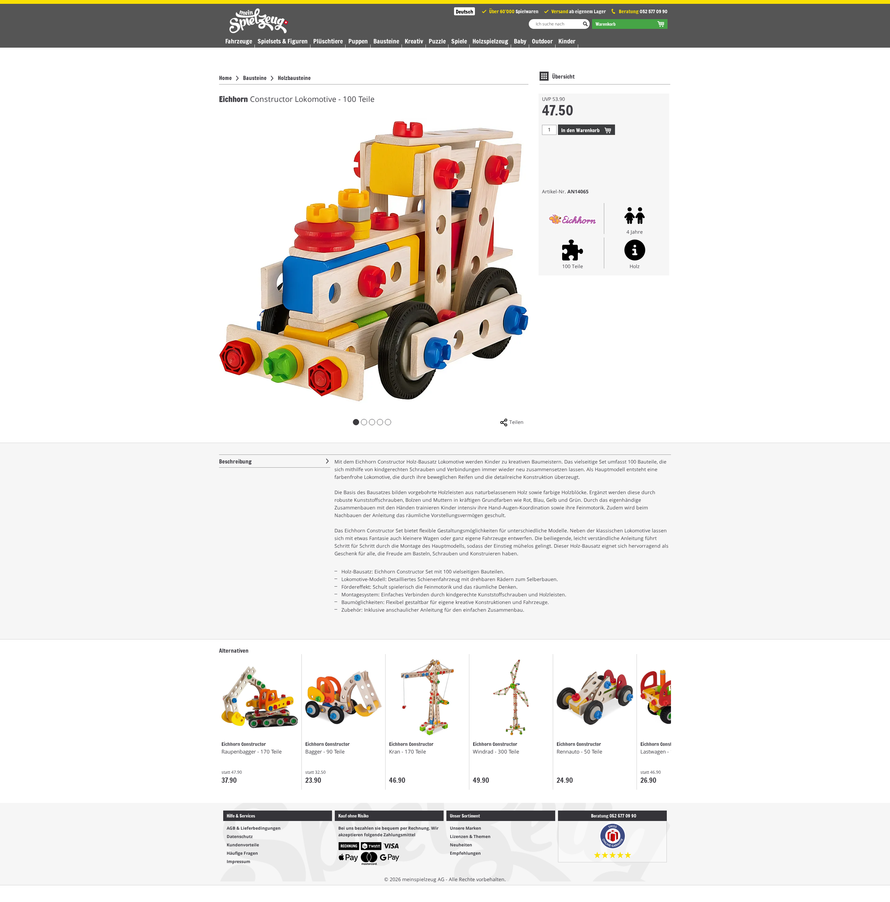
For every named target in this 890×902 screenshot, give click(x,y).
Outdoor (542, 41)
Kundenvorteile (243, 845)
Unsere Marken (465, 828)
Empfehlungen (465, 853)
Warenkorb (581, 130)
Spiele (459, 41)
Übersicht (563, 76)
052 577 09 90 (654, 11)
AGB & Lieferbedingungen (254, 828)
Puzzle (437, 41)
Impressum (238, 861)
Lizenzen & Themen (470, 836)
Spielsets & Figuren (283, 41)
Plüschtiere (328, 41)
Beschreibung (235, 461)
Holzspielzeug (490, 41)
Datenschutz (240, 836)
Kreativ (414, 41)
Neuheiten (461, 845)
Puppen (358, 41)
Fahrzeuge (238, 41)
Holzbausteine (294, 77)
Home (225, 77)
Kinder (566, 41)
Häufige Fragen (242, 853)
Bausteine (386, 41)
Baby (520, 41)
